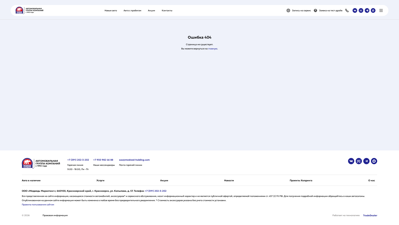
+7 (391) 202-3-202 (78, 159)
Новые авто (111, 10)
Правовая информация (55, 215)
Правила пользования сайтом (38, 204)
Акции (151, 10)
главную (212, 48)
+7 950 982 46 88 (103, 159)
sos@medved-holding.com (134, 159)
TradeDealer (370, 215)
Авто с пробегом (132, 10)
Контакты (167, 10)
